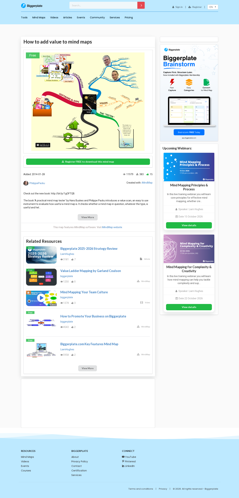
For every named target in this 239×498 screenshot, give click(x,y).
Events (81, 17)
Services (115, 17)
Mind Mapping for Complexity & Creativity (189, 269)
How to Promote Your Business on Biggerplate (93, 316)
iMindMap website (112, 227)
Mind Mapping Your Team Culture (84, 292)
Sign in (179, 6)
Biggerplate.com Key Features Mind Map (89, 344)
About (75, 457)
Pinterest (130, 461)
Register (197, 6)
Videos (54, 17)
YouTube (130, 457)
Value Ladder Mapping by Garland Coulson (90, 271)
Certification (79, 470)
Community (97, 17)
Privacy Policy (79, 461)
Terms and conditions (140, 488)
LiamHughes (67, 254)
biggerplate (66, 276)
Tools (24, 17)
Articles (67, 17)
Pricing (129, 17)
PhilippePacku (37, 183)
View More (87, 217)
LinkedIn (129, 466)
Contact (76, 466)
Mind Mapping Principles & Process (189, 187)
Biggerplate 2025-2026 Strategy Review (88, 248)
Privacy (163, 488)
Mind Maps (38, 17)
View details (189, 225)
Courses (26, 470)
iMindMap (147, 182)
